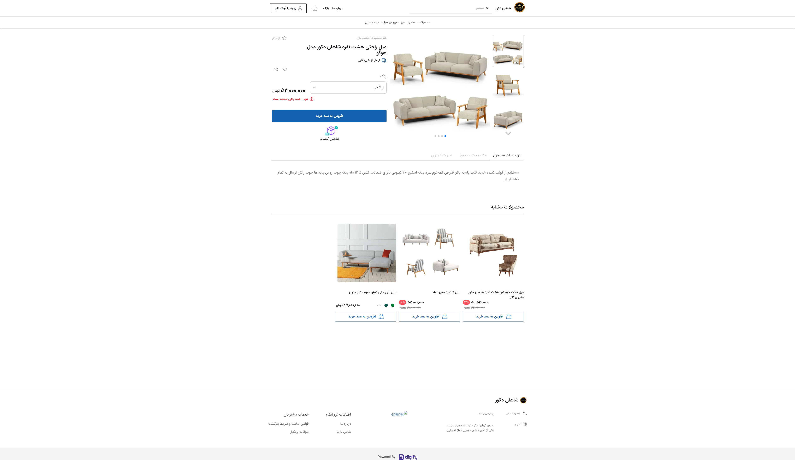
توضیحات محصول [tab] (506, 155)
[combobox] (447, 8)
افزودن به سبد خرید (329, 116)
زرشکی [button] (379, 87)
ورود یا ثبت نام (285, 8)
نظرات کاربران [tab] (441, 155)
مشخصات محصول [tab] (473, 155)
